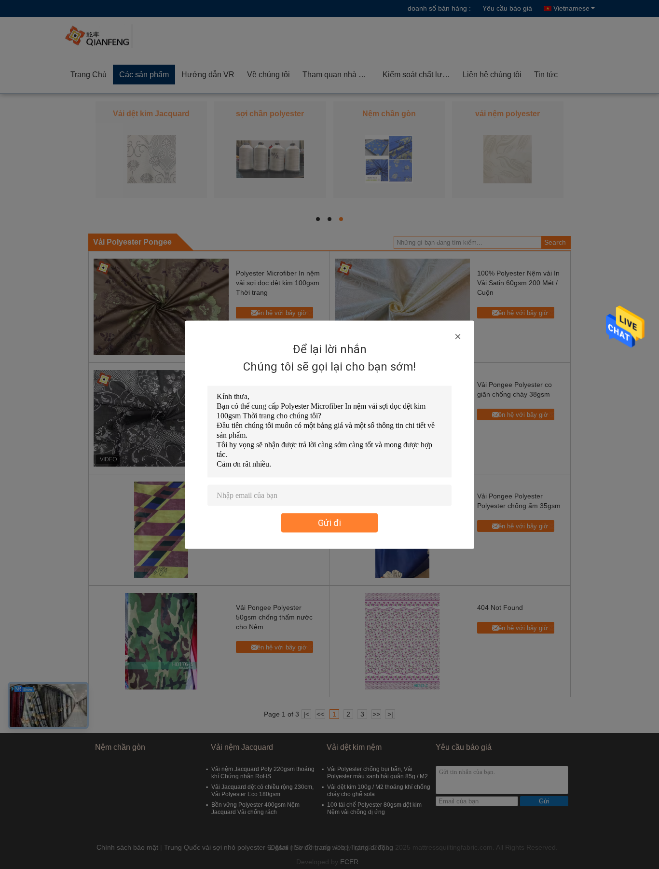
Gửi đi (329, 522)
